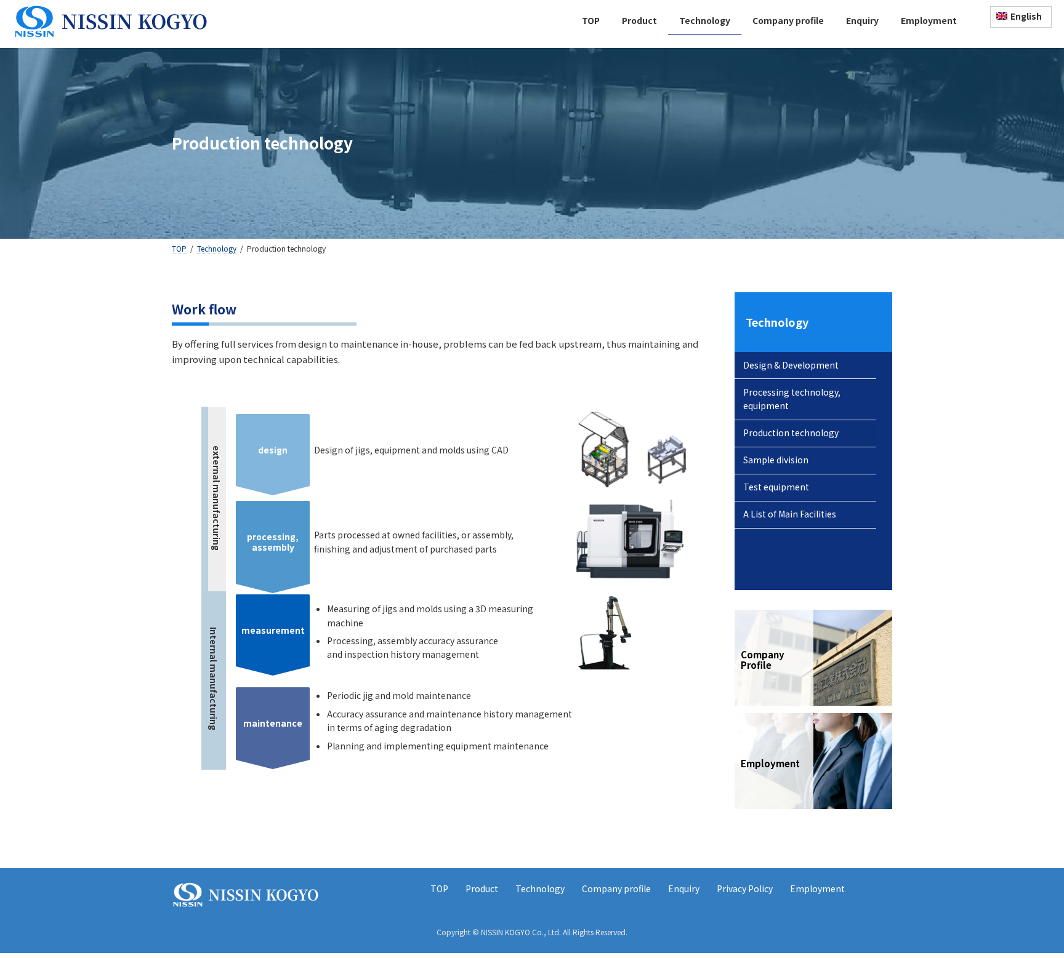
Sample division (775, 459)
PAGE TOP (1029, 917)
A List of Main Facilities (789, 514)
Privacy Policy (745, 888)
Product (481, 888)
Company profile (616, 888)
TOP (439, 888)
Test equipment (776, 487)
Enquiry (683, 888)
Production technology (791, 432)
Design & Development (791, 365)
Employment (817, 888)
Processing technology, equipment (791, 399)
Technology (777, 322)
